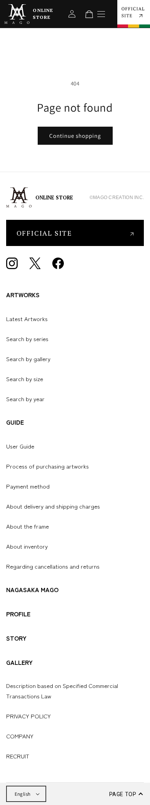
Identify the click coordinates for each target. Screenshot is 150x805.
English (23, 794)
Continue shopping (75, 135)
